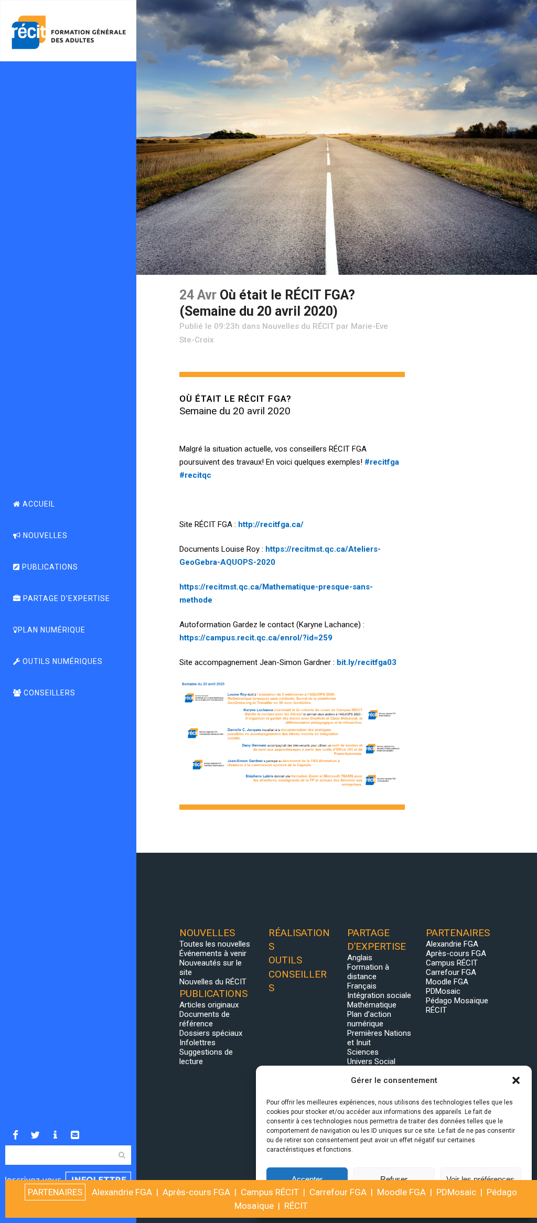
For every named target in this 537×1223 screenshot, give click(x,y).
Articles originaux (209, 1005)
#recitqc (195, 475)
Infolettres (197, 1042)
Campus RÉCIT (452, 963)
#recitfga (381, 462)
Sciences (363, 1052)
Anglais (359, 957)
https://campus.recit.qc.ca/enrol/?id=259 (255, 637)
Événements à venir (212, 953)
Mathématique (371, 1005)
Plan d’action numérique (369, 1019)
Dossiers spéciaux (210, 1033)
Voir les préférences (480, 1179)
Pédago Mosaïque (457, 1000)
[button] (516, 1080)
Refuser (393, 1179)
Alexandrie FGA (452, 944)
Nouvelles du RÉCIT (298, 326)
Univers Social (371, 1061)
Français (362, 986)
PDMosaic (443, 991)
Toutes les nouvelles (214, 944)
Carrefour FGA (451, 972)
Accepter (307, 1179)
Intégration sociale (379, 995)
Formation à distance (368, 971)
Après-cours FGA (456, 953)
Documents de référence (204, 1019)
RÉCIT (436, 1010)
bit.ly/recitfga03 (366, 662)
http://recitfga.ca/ (271, 524)
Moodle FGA (447, 981)
